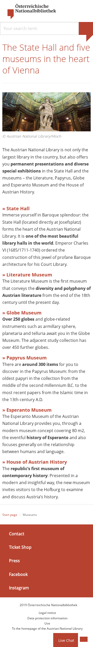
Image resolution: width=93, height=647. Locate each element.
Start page (9, 515)
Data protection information (47, 618)
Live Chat (66, 640)
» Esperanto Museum (27, 410)
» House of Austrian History (34, 462)
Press (14, 560)
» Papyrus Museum (24, 358)
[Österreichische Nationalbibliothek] (29, 11)
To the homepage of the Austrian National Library (47, 628)
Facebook (18, 574)
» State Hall (16, 208)
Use (47, 623)
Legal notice (47, 613)
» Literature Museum (27, 275)
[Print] (84, 639)
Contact (16, 534)
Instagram (19, 588)
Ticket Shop (20, 547)
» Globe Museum (22, 313)
